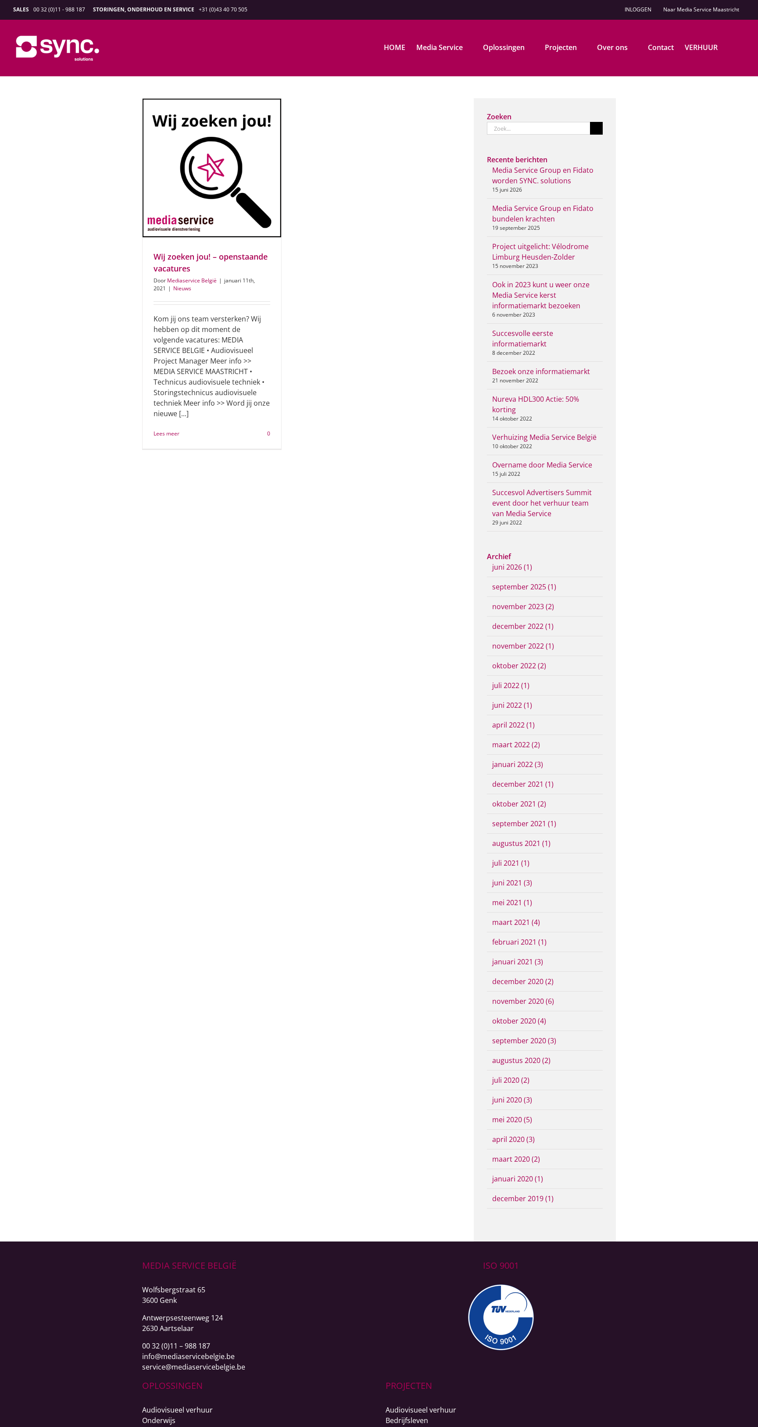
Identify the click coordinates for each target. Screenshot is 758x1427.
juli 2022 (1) (510, 685)
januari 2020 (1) (517, 1179)
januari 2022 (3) (517, 764)
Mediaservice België (192, 280)
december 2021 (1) (523, 784)
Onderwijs (158, 1420)
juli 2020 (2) (510, 1080)
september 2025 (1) (524, 587)
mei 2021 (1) (512, 902)
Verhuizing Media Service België (544, 437)
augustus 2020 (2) (521, 1060)
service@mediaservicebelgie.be (193, 1367)
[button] (731, 47)
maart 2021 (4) (516, 922)
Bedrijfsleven (407, 1420)
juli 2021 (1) (510, 863)
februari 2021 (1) (519, 942)
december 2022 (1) (523, 626)
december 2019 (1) (523, 1198)
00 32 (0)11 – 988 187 (176, 1346)
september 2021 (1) (524, 823)
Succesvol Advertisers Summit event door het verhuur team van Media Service (542, 503)
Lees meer (166, 433)
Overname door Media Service (542, 465)
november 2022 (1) (523, 646)
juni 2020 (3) (512, 1100)
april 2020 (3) (513, 1139)
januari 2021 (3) (517, 962)
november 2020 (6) (523, 1001)
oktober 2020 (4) (519, 1021)
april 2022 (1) (513, 725)
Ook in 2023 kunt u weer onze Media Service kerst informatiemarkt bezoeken (541, 295)
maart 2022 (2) (516, 744)
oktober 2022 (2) (519, 666)
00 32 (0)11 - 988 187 (59, 9)
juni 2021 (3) (512, 883)
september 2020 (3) (524, 1040)
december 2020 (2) (523, 981)
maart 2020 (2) (516, 1159)
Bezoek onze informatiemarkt (541, 371)
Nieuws (182, 288)
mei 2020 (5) (512, 1119)
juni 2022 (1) (512, 705)
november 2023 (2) (523, 606)
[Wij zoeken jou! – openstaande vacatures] (212, 168)
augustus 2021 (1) (521, 843)
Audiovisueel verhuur (177, 1410)
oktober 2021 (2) (519, 804)
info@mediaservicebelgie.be (188, 1356)
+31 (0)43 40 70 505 (223, 9)
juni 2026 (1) (512, 567)
